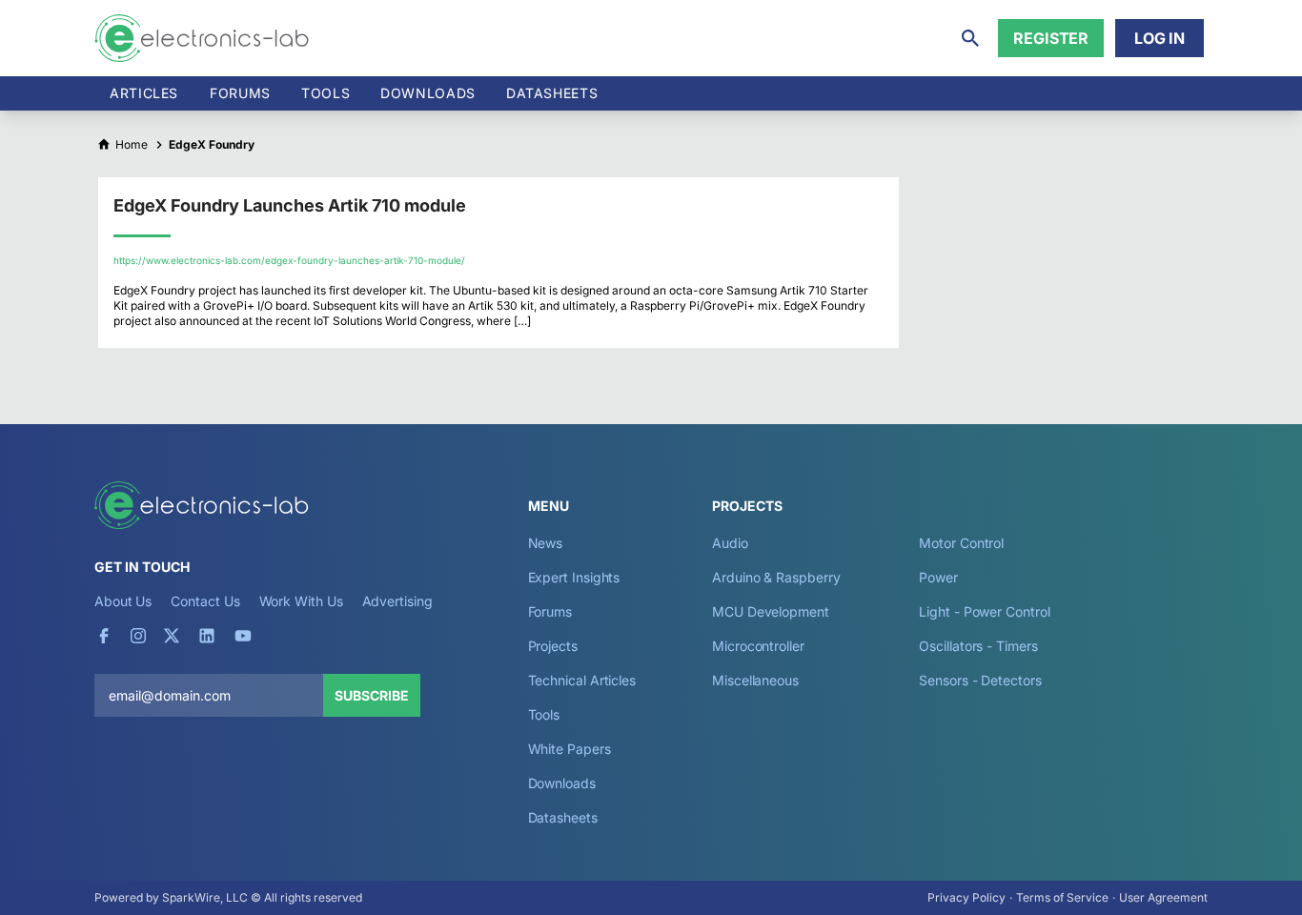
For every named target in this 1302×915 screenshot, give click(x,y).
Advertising (397, 601)
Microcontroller (758, 646)
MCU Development (770, 611)
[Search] (970, 38)
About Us (123, 601)
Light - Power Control (984, 611)
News (545, 543)
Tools (325, 93)
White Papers (569, 749)
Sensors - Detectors (980, 680)
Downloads (562, 783)
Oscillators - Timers (978, 646)
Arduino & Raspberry (776, 577)
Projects (553, 646)
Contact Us (205, 601)
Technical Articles (582, 680)
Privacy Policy (966, 897)
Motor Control (961, 543)
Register (1050, 38)
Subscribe (372, 695)
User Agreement (1163, 897)
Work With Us (301, 601)
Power (938, 577)
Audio (730, 543)
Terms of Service (1062, 897)
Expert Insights (574, 577)
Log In (1159, 38)
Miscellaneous (755, 680)
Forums (240, 93)
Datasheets (552, 93)
